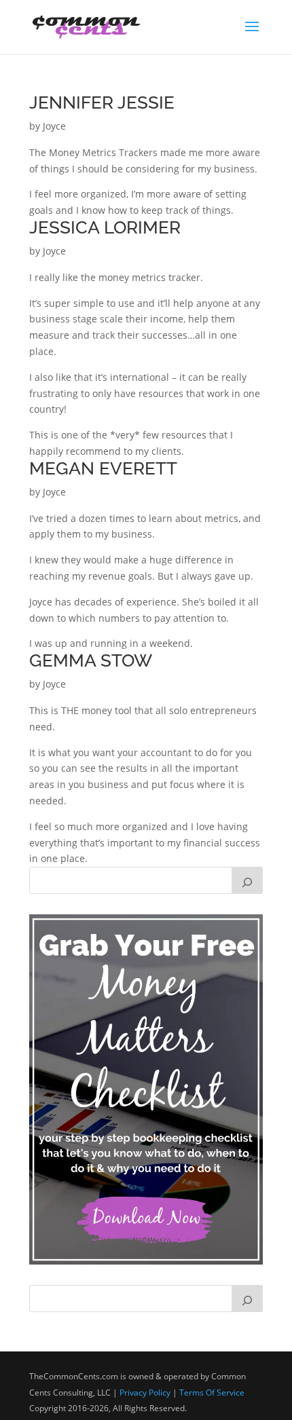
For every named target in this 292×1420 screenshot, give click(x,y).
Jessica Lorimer (105, 227)
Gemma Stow (90, 660)
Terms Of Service (211, 1392)
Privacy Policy (145, 1392)
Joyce (54, 125)
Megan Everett (103, 468)
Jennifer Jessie (102, 102)
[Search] (247, 880)
